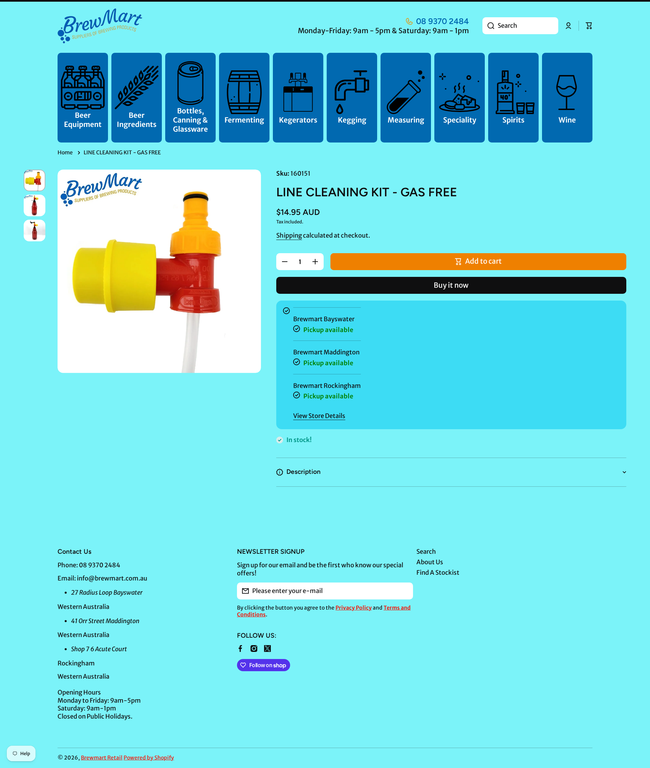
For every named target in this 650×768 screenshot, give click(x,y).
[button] (589, 25)
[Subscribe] (404, 591)
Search (426, 551)
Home (65, 152)
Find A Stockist (437, 572)
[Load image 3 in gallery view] (34, 230)
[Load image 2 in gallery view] (34, 205)
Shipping (289, 235)
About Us (429, 562)
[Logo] (100, 25)
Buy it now (451, 285)
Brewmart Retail (102, 757)
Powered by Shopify (149, 757)
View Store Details (319, 416)
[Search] (488, 25)
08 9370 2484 (442, 21)
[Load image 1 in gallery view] (34, 180)
